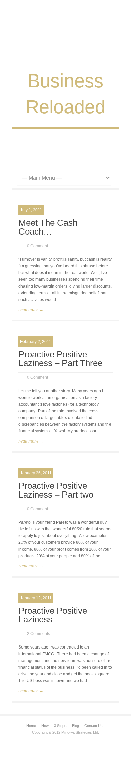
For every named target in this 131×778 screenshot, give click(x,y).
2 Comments (38, 633)
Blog (75, 726)
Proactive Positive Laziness (52, 615)
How (45, 726)
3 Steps (60, 726)
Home (31, 726)
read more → (30, 309)
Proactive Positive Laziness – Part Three (60, 358)
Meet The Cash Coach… (47, 227)
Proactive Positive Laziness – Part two (55, 490)
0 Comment (37, 246)
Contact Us (93, 726)
